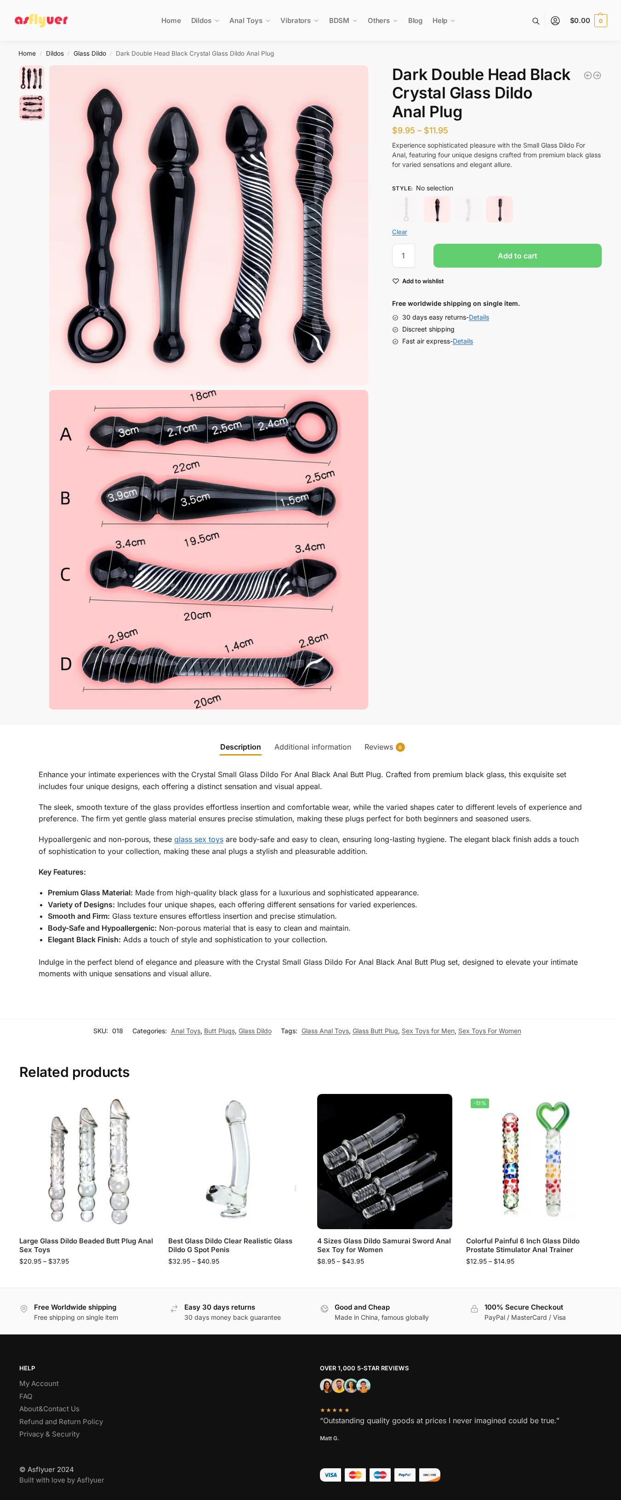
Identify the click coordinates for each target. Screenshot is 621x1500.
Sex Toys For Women (489, 1031)
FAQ (25, 1396)
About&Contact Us (49, 1408)
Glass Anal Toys (325, 1031)
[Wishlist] (141, 1108)
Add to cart (517, 256)
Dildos (55, 53)
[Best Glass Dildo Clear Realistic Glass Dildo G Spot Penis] (597, 75)
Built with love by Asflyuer (61, 1480)
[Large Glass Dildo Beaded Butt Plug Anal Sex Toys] (86, 1161)
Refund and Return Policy (61, 1421)
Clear (399, 231)
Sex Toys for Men (428, 1031)
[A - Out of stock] (406, 209)
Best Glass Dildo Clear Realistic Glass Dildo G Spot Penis (230, 1245)
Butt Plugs (219, 1031)
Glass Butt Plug (375, 1031)
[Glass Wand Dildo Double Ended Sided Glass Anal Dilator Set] (588, 75)
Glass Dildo (90, 53)
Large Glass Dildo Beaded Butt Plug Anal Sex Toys (86, 1245)
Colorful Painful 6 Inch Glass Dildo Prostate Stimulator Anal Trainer (523, 1245)
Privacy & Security (49, 1434)
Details (479, 317)
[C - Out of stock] (468, 209)
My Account (39, 1383)
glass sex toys (198, 839)
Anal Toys (185, 1031)
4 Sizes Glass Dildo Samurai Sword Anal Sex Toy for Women (384, 1245)
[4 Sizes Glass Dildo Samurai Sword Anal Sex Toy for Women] (384, 1161)
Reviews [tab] (383, 746)
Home (27, 53)
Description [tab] (240, 746)
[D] (499, 209)
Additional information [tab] (312, 746)
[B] (437, 209)
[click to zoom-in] (209, 225)
